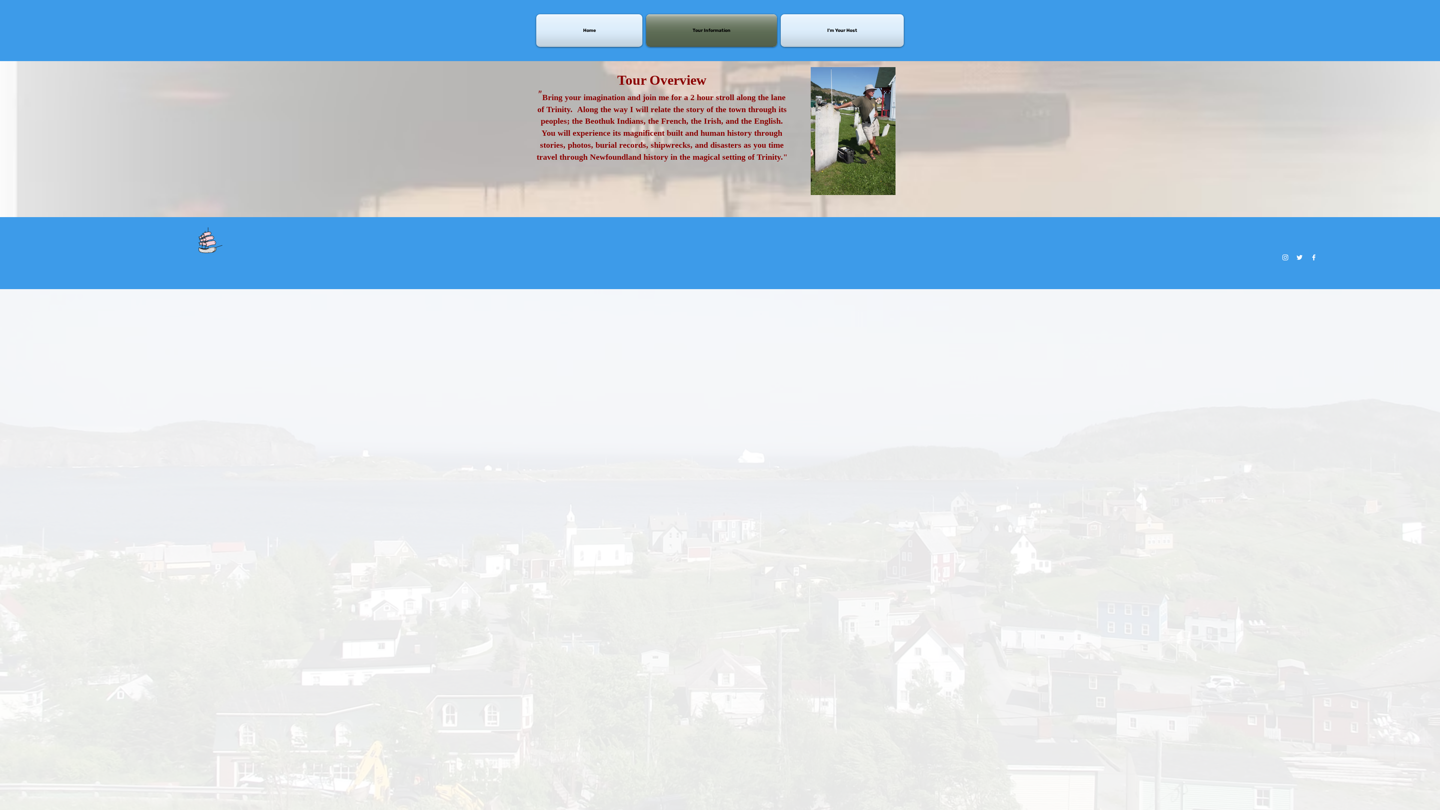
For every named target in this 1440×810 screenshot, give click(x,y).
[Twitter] (1300, 257)
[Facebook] (1314, 257)
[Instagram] (1285, 257)
